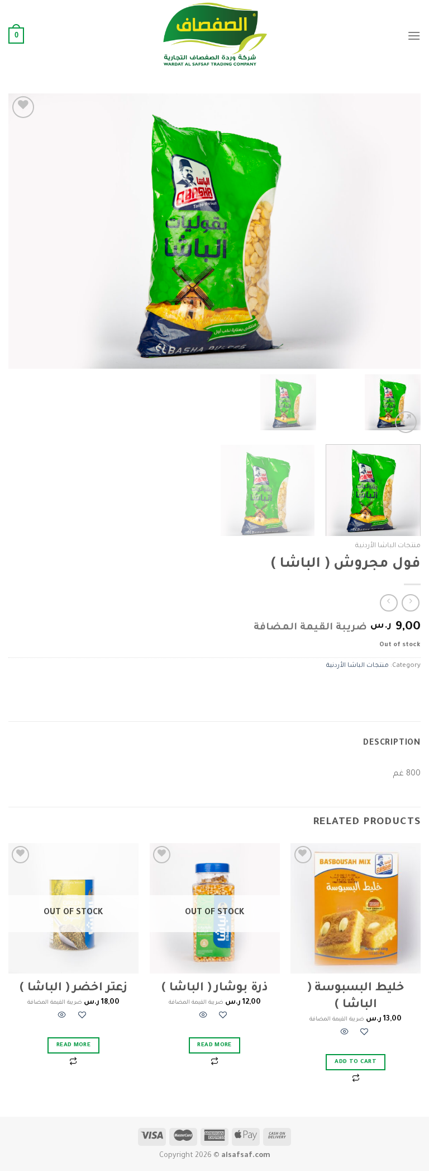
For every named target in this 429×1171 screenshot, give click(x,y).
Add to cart (355, 1062)
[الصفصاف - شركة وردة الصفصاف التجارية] (214, 35)
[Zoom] (406, 422)
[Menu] (414, 35)
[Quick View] (345, 1034)
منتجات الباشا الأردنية (388, 546)
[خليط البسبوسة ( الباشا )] (355, 908)
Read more (214, 1045)
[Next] (23, 231)
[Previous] (398, 231)
